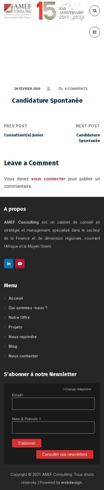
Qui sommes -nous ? (28, 307)
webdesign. (72, 482)
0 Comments (76, 89)
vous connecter (48, 178)
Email (17, 395)
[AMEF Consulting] (44, 11)
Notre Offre (19, 317)
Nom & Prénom (26, 419)
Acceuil (16, 298)
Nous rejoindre (23, 336)
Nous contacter (23, 356)
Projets (15, 327)
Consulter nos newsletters (64, 454)
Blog (13, 346)
